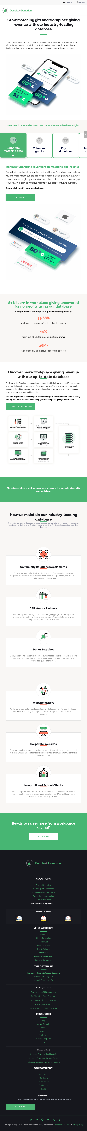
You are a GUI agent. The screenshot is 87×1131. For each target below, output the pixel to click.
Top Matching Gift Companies (43, 992)
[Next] (85, 134)
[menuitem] (68, 2)
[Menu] (81, 10)
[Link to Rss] (59, 1119)
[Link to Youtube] (36, 1119)
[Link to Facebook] (48, 1119)
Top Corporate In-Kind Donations (43, 1008)
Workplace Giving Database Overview (43, 973)
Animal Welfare (43, 945)
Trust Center (43, 1082)
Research (43, 1028)
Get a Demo (20, 1107)
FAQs (43, 1089)
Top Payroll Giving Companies (43, 1000)
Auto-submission (43, 900)
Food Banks (43, 942)
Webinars (43, 1035)
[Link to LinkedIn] (31, 1119)
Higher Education (43, 938)
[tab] (13, 145)
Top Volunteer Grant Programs (43, 996)
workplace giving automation (58, 488)
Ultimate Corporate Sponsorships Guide (43, 1062)
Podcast (43, 1031)
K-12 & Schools (43, 949)
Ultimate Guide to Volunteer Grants (43, 1058)
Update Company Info (43, 977)
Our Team (43, 1078)
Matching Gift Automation (43, 889)
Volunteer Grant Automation (43, 892)
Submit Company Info (43, 980)
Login (82, 2)
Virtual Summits (43, 1024)
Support (69, 2)
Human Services (43, 953)
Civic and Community (43, 960)
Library (43, 1042)
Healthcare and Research (43, 956)
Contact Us (43, 1085)
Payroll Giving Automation (43, 896)
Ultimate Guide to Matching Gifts (43, 1054)
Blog (44, 1020)
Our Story (43, 1074)
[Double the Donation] (17, 10)
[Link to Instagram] (42, 1119)
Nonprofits (43, 934)
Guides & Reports (43, 1039)
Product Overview (43, 885)
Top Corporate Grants (43, 1004)
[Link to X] (53, 1119)
